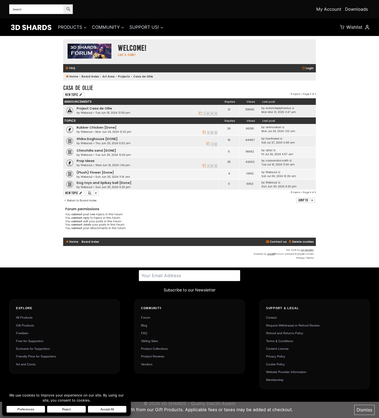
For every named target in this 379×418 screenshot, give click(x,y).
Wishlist (354, 27)
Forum (145, 317)
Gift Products (25, 325)
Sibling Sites (149, 341)
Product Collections (154, 348)
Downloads (356, 9)
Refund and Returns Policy (284, 333)
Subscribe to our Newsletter (190, 290)
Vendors (146, 364)
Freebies (22, 333)
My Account (328, 9)
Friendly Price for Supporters (36, 356)
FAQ (144, 333)
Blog (144, 325)
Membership (274, 380)
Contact (271, 317)
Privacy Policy (275, 356)
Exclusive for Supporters (33, 348)
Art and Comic (26, 364)
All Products (24, 317)
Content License (277, 348)
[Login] (367, 27)
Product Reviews (152, 356)
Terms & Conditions (279, 341)
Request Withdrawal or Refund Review (293, 325)
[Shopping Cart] (342, 27)
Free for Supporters (29, 341)
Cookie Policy (275, 364)
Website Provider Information (286, 372)
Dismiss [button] (364, 410)
